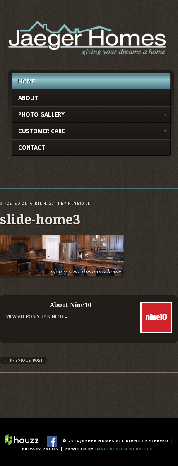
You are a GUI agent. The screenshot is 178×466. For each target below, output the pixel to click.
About (28, 98)
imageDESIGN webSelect (125, 449)
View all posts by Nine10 (37, 316)
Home (26, 81)
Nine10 (76, 204)
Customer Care (38, 132)
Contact (31, 147)
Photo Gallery (38, 116)
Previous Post (23, 361)
